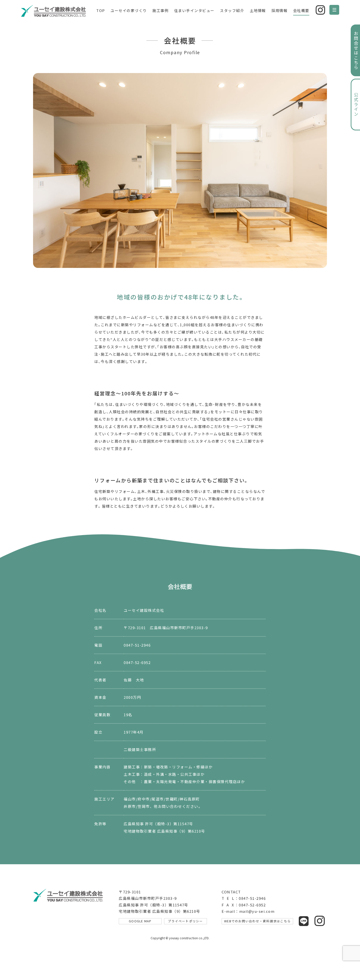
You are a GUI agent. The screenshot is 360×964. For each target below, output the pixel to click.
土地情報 (258, 10)
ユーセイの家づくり (128, 10)
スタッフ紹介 (232, 10)
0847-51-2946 (137, 645)
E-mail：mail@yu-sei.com (248, 911)
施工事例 (160, 10)
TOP (100, 10)
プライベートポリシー (185, 921)
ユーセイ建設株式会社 (55, 11)
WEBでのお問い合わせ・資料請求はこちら (257, 921)
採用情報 (279, 10)
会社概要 (301, 10)
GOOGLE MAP (140, 921)
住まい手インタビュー (194, 10)
